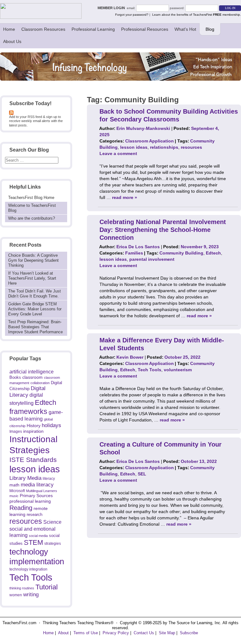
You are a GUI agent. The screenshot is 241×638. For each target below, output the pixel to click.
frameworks (28, 411)
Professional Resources (144, 29)
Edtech (45, 402)
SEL (142, 473)
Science (52, 522)
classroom (32, 377)
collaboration (40, 383)
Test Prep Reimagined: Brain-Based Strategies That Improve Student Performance (35, 326)
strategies (52, 543)
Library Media (25, 478)
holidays (51, 425)
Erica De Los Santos (138, 246)
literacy (49, 478)
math (14, 484)
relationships (164, 147)
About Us (12, 41)
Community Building (181, 252)
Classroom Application (149, 140)
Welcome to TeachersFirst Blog (32, 208)
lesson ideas (34, 469)
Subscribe (189, 632)
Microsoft (17, 491)
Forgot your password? (131, 14)
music (14, 496)
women (15, 595)
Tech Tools (30, 577)
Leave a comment (118, 153)
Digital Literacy (27, 391)
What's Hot (185, 29)
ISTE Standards (33, 460)
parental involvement (151, 259)
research (34, 514)
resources (25, 521)
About (63, 632)
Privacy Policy (116, 632)
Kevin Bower (129, 357)
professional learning (30, 501)
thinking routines (21, 588)
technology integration (28, 569)
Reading (20, 507)
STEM (33, 542)
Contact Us (144, 632)
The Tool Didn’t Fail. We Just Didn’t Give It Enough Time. (34, 293)
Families (134, 252)
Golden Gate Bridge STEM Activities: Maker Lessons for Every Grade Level (35, 309)
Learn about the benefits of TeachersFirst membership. (196, 14)
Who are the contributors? (31, 218)
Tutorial (46, 587)
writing (31, 595)
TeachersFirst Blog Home (31, 197)
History (33, 425)
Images (15, 431)
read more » (124, 197)
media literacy (37, 484)
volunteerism (178, 369)
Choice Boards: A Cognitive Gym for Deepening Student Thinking (33, 260)
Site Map (167, 632)
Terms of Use (85, 632)
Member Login (112, 8)
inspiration (33, 431)
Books (15, 377)
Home (9, 29)
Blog (210, 29)
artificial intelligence (31, 371)
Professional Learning (93, 29)
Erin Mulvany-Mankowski (143, 128)
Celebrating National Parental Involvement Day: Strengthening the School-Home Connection (162, 229)
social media (38, 536)
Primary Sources (36, 495)
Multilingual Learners (41, 491)
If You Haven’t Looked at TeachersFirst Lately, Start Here (32, 278)
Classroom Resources (43, 29)
